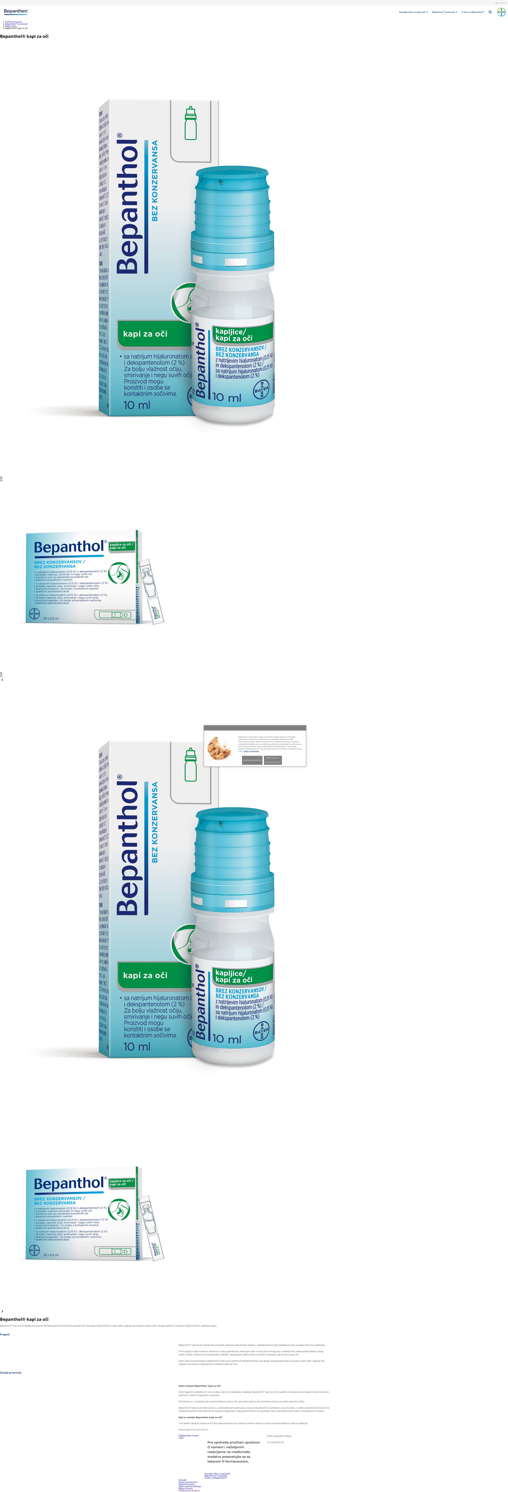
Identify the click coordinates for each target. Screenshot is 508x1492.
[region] (255, 746)
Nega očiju (10, 26)
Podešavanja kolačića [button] (189, 1490)
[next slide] (2, 1311)
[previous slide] (2, 680)
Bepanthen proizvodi (443, 11)
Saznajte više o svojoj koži (412, 12)
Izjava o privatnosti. (251, 751)
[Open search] (490, 12)
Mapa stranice (500, 3)
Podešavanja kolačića (252, 760)
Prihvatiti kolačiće (273, 762)
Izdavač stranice (187, 1484)
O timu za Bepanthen (473, 11)
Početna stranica (13, 21)
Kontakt (182, 1480)
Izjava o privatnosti (188, 1482)
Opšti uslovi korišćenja (190, 1486)
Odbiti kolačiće (273, 758)
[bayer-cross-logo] (501, 12)
